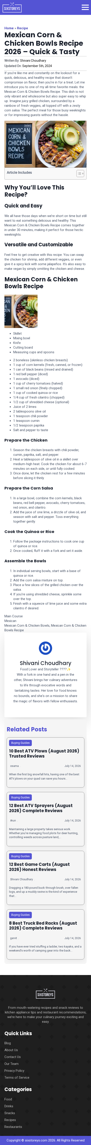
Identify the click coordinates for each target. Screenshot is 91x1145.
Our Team (11, 1064)
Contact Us (12, 1057)
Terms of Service (16, 1078)
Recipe (22, 28)
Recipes (10, 1120)
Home (9, 28)
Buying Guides (20, 742)
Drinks (8, 1106)
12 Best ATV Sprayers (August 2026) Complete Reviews (41, 808)
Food (8, 1099)
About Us (11, 1050)
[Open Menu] (85, 7)
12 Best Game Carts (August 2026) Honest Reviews (39, 867)
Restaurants (13, 1127)
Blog (7, 1043)
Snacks (9, 1113)
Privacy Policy (14, 1071)
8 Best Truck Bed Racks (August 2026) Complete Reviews (43, 926)
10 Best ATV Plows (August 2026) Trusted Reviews (44, 754)
